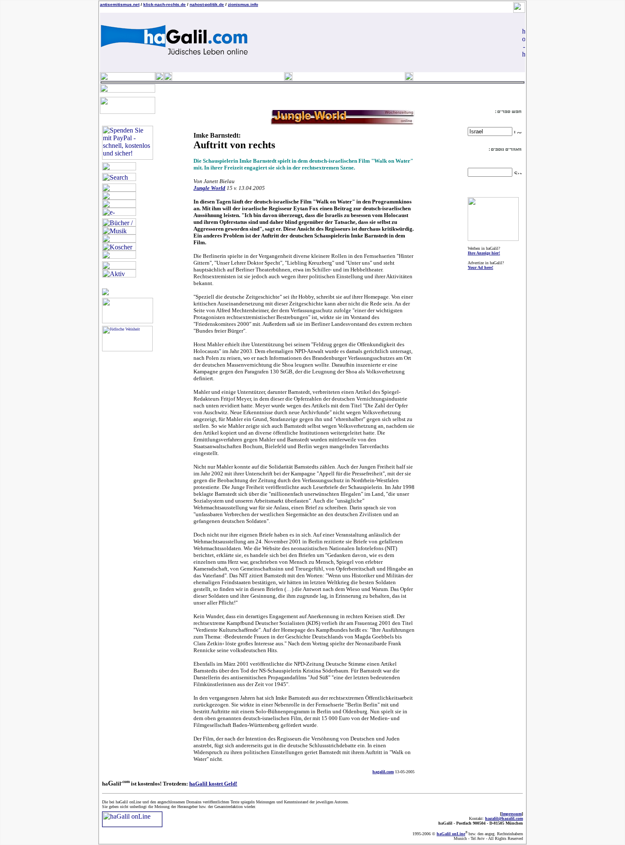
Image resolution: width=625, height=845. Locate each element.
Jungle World (209, 188)
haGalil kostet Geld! (213, 783)
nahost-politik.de (207, 4)
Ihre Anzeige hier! (484, 253)
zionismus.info (243, 4)
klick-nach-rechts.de (164, 4)
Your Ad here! (480, 267)
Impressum (511, 813)
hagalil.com (383, 771)
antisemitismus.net (119, 4)
